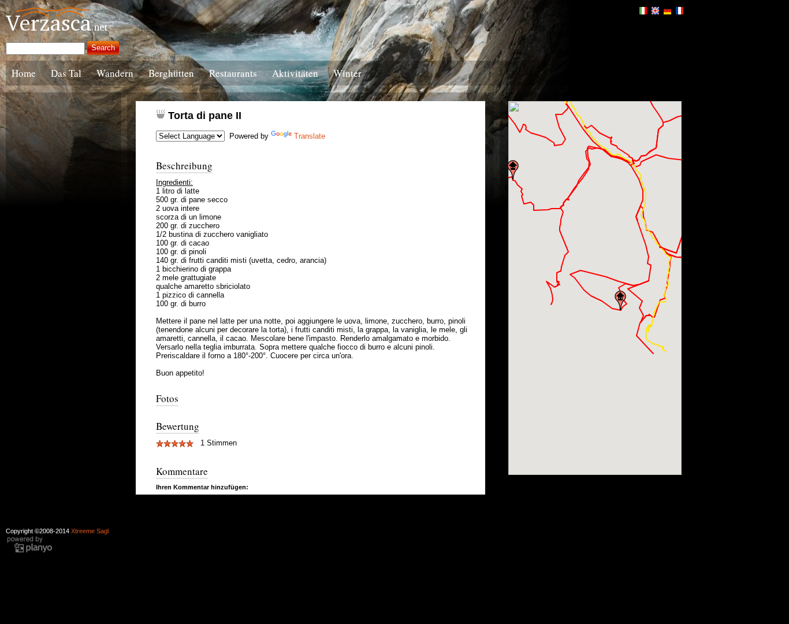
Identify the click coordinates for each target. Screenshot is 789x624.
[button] (513, 170)
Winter (347, 73)
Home (24, 73)
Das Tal (66, 73)
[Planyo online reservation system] (29, 551)
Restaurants (233, 73)
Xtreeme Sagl (90, 531)
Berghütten (171, 73)
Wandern (114, 73)
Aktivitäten (295, 73)
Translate (309, 136)
